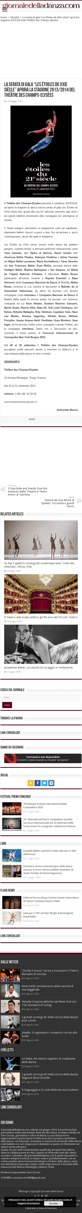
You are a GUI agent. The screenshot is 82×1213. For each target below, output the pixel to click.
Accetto (53, 1203)
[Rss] (31, 783)
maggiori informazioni (28, 1203)
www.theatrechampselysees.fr (20, 401)
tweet (32, 419)
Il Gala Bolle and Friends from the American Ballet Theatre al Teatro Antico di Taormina (27, 490)
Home (3, 17)
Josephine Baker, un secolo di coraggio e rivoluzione (38, 667)
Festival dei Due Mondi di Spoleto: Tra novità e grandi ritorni (57, 502)
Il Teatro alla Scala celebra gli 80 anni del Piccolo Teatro (41, 617)
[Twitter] (44, 783)
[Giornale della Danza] (41, 6)
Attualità (14, 17)
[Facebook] (38, 783)
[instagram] (51, 783)
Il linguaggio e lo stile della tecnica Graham (50, 1090)
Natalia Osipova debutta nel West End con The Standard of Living (49, 1003)
